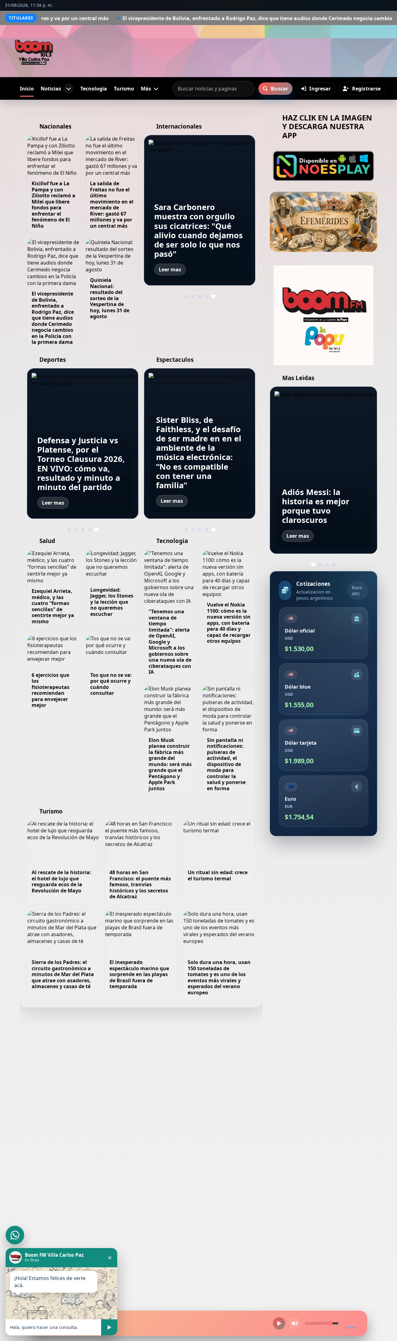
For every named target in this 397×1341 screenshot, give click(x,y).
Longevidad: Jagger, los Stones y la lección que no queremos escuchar (111, 601)
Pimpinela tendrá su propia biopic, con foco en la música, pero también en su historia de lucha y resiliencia (196, 462)
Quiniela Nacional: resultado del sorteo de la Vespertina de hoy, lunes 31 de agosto (109, 298)
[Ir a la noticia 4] (206, 296)
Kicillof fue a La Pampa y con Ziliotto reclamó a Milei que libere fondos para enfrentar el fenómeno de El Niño (53, 204)
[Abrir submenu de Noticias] (69, 89)
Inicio (27, 88)
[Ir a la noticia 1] (186, 296)
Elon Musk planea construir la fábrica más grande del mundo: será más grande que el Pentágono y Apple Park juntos (170, 764)
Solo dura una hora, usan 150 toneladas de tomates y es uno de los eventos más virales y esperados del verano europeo (219, 977)
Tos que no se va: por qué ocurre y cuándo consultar (111, 684)
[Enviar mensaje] (109, 1327)
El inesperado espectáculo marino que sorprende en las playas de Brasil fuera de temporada (139, 974)
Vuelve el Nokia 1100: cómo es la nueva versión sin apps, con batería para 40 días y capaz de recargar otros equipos (229, 622)
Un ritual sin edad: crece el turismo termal (218, 875)
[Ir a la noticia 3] (200, 296)
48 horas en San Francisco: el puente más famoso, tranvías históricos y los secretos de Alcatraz (140, 884)
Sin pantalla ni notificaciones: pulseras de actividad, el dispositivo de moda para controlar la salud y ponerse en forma (226, 764)
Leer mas (170, 269)
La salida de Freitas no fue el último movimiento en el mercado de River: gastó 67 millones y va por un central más (111, 204)
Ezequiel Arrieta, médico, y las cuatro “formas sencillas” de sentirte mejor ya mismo (53, 606)
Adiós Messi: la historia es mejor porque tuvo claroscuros (71, 473)
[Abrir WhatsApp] (15, 1235)
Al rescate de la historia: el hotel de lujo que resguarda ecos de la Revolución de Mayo (61, 881)
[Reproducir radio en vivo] (279, 1323)
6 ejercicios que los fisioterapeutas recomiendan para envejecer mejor (50, 690)
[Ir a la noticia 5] (213, 296)
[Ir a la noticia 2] (193, 296)
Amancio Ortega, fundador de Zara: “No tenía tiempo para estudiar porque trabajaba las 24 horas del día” (198, 230)
